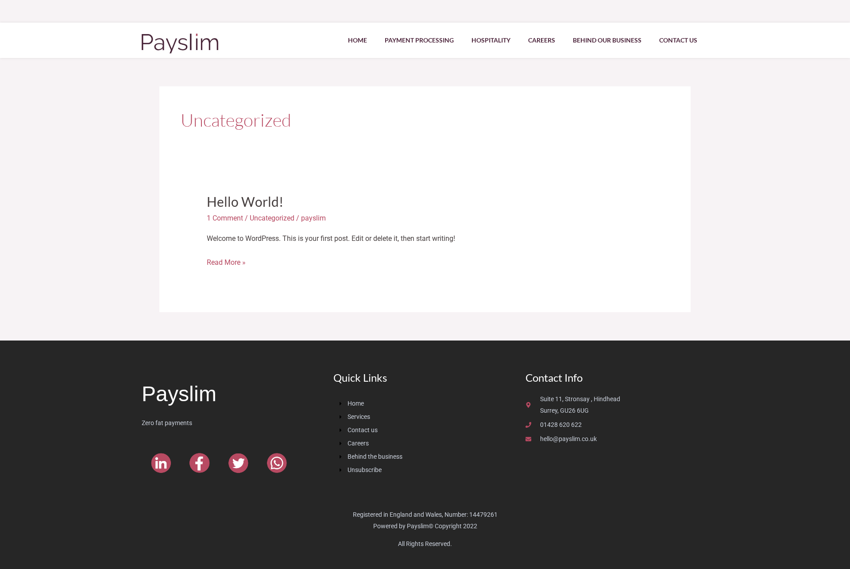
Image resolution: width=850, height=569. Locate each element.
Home (357, 40)
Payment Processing (419, 40)
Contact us (678, 40)
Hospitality (490, 40)
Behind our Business (607, 40)
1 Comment (225, 218)
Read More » (226, 261)
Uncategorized (272, 218)
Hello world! (245, 201)
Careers (541, 40)
